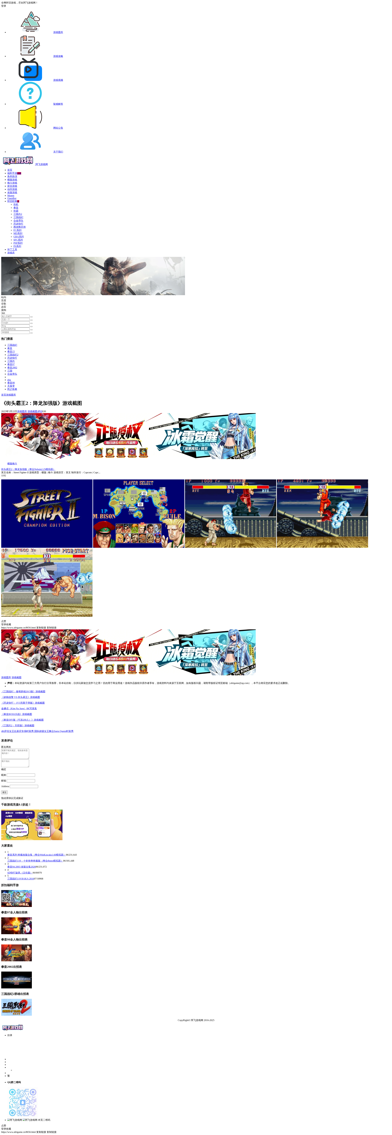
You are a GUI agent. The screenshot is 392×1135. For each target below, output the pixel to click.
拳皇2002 (12, 367)
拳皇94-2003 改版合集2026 (21, 866)
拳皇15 (11, 351)
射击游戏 (12, 186)
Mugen (10, 195)
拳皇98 (11, 382)
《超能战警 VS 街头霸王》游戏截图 (20, 697)
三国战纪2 (12, 354)
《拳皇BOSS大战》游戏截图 (16, 714)
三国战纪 (18, 217)
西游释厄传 (19, 227)
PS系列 (17, 246)
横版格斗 (12, 463)
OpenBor (11, 198)
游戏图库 (11, 394)
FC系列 (17, 230)
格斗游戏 (12, 183)
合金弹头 (18, 220)
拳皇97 (11, 364)
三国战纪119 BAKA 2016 (20, 878)
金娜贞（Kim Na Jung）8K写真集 (19, 708)
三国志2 (17, 214)
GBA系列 (18, 236)
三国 (9, 370)
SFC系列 (18, 239)
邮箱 (3, 780)
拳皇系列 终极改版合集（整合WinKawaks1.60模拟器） (36, 854)
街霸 (15, 211)
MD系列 (17, 233)
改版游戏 (12, 192)
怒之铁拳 (12, 389)
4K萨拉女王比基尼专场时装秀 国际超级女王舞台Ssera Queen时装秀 (37, 731)
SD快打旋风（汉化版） (20, 872)
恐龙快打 (18, 223)
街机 (15, 204)
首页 (9, 170)
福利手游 (14, 173)
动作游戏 (12, 189)
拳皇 (15, 207)
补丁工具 (12, 249)
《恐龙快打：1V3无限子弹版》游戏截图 (23, 703)
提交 (4, 792)
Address (5, 786)
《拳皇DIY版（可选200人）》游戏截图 (22, 720)
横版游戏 (12, 179)
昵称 (3, 775)
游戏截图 (32, 411)
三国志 (11, 361)
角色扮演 (12, 176)
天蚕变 (11, 386)
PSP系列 (18, 243)
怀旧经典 (13, 201)
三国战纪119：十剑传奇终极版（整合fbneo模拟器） (35, 860)
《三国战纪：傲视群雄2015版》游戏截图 (23, 691)
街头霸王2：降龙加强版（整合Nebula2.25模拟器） (28, 469)
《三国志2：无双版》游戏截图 (17, 725)
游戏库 (11, 252)
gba (9, 379)
